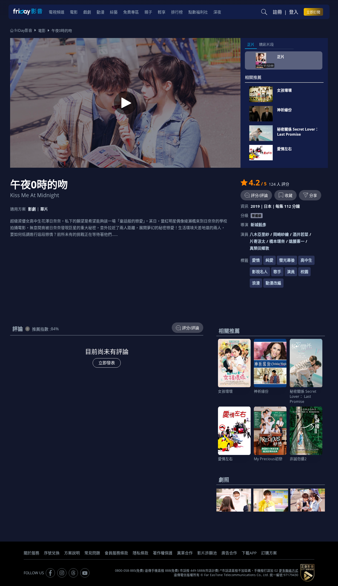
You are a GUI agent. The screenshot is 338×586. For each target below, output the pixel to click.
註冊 (277, 12)
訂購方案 (269, 553)
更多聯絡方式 (288, 570)
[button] (319, 500)
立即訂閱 (313, 12)
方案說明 (72, 553)
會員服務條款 (116, 553)
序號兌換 (52, 553)
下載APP (249, 553)
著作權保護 (162, 553)
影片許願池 (207, 553)
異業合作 (185, 553)
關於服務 (31, 553)
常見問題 (92, 553)
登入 (293, 12)
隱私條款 (140, 553)
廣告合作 (229, 553)
